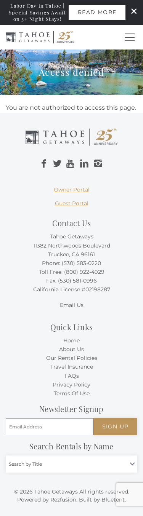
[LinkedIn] (84, 164)
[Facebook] (44, 164)
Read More (97, 12)
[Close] (131, 12)
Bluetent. (113, 499)
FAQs (71, 375)
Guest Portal (71, 203)
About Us (71, 349)
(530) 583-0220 (81, 263)
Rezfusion (63, 499)
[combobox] (71, 464)
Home (71, 340)
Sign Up (115, 426)
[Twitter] (57, 164)
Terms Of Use (72, 393)
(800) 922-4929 (84, 271)
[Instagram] (98, 164)
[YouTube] (71, 164)
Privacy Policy (71, 384)
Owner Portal (72, 189)
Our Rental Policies (71, 358)
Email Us (72, 305)
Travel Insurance (71, 366)
